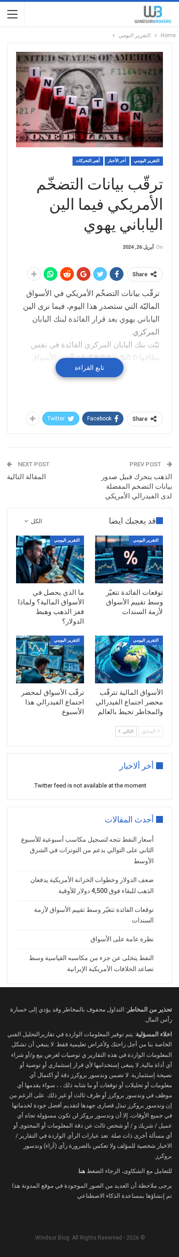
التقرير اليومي (147, 160)
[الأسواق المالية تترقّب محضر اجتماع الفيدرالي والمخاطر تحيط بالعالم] (129, 659)
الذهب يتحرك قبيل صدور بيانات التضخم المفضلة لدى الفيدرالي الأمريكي (136, 486)
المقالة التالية (26, 477)
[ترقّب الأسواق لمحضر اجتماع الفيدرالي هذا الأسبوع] (50, 659)
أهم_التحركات (88, 160)
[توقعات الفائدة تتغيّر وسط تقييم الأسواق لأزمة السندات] (129, 559)
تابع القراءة (89, 367)
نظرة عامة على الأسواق (122, 939)
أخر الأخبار (117, 160)
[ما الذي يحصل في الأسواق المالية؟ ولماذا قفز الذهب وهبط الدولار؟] (50, 559)
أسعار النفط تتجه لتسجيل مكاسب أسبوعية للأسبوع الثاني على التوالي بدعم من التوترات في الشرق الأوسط (87, 850)
